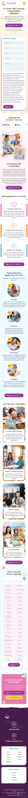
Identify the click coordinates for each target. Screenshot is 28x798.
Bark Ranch (8, 636)
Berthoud (8, 648)
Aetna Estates (19, 585)
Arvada (8, 621)
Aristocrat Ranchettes (8, 616)
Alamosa (20, 593)
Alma (8, 601)
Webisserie (17, 795)
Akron (8, 593)
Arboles (19, 612)
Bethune (20, 648)
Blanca (19, 655)
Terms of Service (15, 793)
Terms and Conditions (15, 102)
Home (8, 752)
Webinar (19, 757)
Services (8, 754)
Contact (19, 754)
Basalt (19, 636)
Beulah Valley (8, 651)
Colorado (14, 772)
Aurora (19, 629)
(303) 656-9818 (14, 729)
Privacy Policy (6, 102)
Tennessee (14, 780)
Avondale (19, 632)
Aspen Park (8, 625)
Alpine (19, 601)
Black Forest (19, 651)
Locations (8, 762)
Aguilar (8, 589)
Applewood (19, 608)
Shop (19, 759)
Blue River (19, 659)
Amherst (20, 604)
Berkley (19, 644)
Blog (8, 759)
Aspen (19, 621)
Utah (14, 775)
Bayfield (20, 640)
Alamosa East (8, 597)
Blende (8, 659)
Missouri (14, 777)
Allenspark (19, 597)
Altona (8, 604)
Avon (8, 632)
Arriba (19, 617)
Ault (8, 629)
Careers (20, 752)
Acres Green (8, 585)
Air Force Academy (19, 589)
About (8, 757)
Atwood (19, 625)
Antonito (8, 608)
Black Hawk (8, 655)
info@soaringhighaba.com (14, 741)
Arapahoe (8, 612)
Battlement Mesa (8, 640)
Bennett (8, 644)
